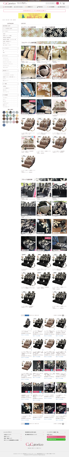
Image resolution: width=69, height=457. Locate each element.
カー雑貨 (5, 83)
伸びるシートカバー (6, 43)
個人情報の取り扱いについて (31, 434)
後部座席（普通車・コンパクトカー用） (9, 39)
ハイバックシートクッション (8, 63)
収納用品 (4, 86)
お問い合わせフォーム (51, 437)
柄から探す (7, 19)
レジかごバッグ (5, 103)
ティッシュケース (6, 92)
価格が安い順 (32, 315)
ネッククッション (6, 65)
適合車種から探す (6, 26)
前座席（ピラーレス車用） (7, 35)
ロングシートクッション (7, 62)
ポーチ (4, 99)
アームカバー (5, 97)
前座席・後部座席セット (7, 41)
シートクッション (6, 60)
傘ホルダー (5, 90)
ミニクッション (5, 58)
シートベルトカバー (6, 73)
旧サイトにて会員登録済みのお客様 (11, 440)
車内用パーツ (5, 70)
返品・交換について (8, 438)
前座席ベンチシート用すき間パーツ (9, 77)
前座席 (4, 33)
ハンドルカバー (6, 48)
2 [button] (64, 315)
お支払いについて (7, 434)
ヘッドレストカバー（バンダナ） (8, 75)
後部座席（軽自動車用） (7, 37)
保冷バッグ (5, 105)
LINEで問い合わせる (51, 439)
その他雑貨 (5, 95)
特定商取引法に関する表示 (30, 432)
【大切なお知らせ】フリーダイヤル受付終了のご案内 (34, 10)
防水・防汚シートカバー (7, 45)
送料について (6, 436)
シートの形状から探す (7, 28)
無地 (4, 52)
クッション (5, 55)
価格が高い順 (37, 315)
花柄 (11, 19)
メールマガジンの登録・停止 (53, 432)
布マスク (4, 101)
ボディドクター (5, 67)
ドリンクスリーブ (6, 106)
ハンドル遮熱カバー (6, 88)
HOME (3, 19)
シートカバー (5, 31)
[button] (66, 315)
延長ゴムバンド (5, 80)
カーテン (4, 78)
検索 (57, 3)
